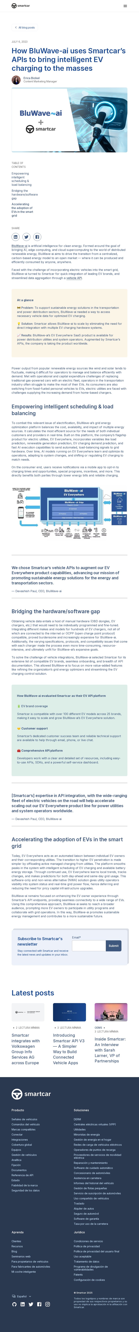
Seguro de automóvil (86, 1213)
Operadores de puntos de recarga (94, 1149)
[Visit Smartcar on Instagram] (47, 1304)
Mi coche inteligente (24, 1271)
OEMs (98, 1027)
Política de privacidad (87, 1246)
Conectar (17, 1134)
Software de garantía (86, 1218)
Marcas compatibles (23, 1129)
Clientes (16, 1241)
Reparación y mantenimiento (91, 1162)
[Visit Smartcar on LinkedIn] (22, 1304)
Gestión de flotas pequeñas (90, 1188)
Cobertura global (22, 1144)
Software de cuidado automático (93, 1168)
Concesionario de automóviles (92, 1173)
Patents (78, 1274)
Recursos (17, 1246)
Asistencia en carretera (87, 1178)
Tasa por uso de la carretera (91, 1223)
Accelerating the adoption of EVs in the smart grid (22, 209)
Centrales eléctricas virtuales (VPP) (95, 1124)
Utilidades (80, 1129)
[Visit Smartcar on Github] (14, 1304)
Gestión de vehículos (24, 1154)
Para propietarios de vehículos (30, 1261)
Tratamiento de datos (86, 1261)
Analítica (16, 1160)
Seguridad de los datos (26, 1190)
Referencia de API (22, 1175)
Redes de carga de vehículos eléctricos (98, 1144)
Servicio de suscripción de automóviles (97, 1193)
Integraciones (20, 1139)
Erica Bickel (32, 78)
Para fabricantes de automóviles (31, 1266)
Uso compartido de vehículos (91, 1198)
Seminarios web (21, 1256)
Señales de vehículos (24, 1119)
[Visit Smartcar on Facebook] (39, 1304)
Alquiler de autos (84, 1208)
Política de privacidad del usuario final (96, 1251)
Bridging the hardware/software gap (25, 194)
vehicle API (74, 278)
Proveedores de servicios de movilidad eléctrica (97, 1156)
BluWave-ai (19, 246)
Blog (14, 1251)
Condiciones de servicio (88, 1241)
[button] (125, 6)
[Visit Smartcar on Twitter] (31, 1304)
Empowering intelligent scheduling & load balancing (21, 179)
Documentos (19, 1170)
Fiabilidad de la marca (25, 1185)
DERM (77, 1119)
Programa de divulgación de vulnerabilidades (91, 1268)
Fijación (16, 1165)
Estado (16, 1180)
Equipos (16, 1149)
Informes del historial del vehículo (94, 1183)
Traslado (79, 1203)
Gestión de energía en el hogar (92, 1139)
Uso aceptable (82, 1256)
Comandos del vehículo (26, 1124)
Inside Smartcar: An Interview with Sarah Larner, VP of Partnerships (110, 1050)
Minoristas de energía (87, 1134)
